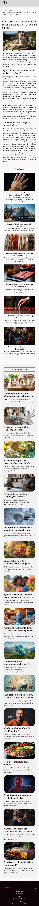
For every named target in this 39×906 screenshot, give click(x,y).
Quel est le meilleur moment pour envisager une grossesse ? (18, 597)
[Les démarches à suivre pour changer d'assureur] (19, 305)
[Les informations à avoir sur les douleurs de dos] (19, 784)
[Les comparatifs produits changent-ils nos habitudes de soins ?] (19, 382)
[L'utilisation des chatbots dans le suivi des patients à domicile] (19, 683)
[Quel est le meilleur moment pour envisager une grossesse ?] (19, 583)
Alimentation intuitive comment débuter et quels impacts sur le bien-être (17, 564)
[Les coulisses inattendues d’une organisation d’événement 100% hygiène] (19, 416)
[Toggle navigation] (4, 2)
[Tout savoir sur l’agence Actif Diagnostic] (19, 336)
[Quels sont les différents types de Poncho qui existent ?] (19, 242)
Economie (19, 891)
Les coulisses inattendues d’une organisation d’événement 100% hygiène (17, 430)
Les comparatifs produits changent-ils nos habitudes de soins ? (18, 396)
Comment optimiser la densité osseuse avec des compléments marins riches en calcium (19, 631)
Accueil (3, 10)
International (19, 893)
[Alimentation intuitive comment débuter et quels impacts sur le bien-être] (19, 550)
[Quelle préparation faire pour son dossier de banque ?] (19, 273)
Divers (19, 901)
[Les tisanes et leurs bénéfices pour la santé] (19, 851)
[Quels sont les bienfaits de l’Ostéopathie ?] (19, 717)
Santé (10, 10)
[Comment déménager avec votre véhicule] (19, 213)
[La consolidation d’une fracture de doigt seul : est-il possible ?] (19, 182)
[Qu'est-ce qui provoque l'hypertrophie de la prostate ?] (19, 817)
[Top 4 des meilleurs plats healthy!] (19, 750)
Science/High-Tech (19, 899)
